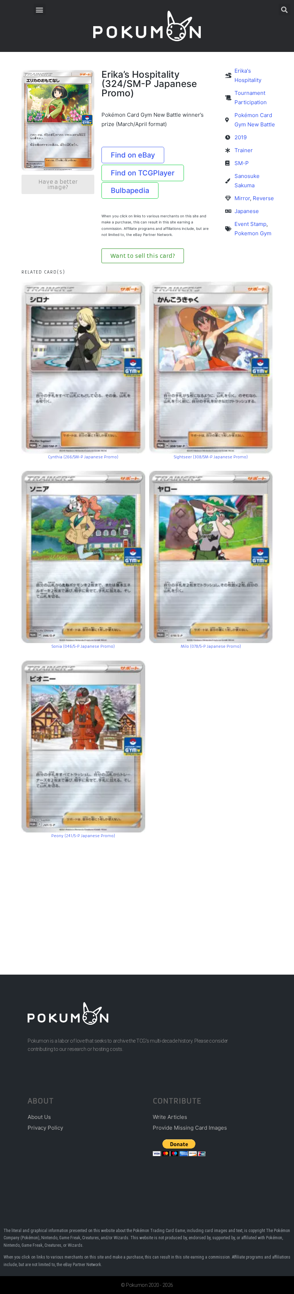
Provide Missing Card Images (190, 1127)
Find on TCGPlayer (143, 173)
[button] (40, 9)
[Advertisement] (147, 896)
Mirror (242, 198)
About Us (39, 1117)
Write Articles (170, 1117)
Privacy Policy (45, 1127)
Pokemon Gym (252, 233)
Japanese (246, 211)
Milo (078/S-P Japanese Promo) (211, 646)
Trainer (243, 150)
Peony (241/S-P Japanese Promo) (83, 836)
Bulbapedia (130, 190)
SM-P (241, 163)
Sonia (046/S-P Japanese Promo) (83, 646)
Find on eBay (133, 155)
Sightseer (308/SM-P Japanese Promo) (211, 457)
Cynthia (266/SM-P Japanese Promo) (83, 457)
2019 (240, 137)
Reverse (263, 198)
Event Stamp (250, 224)
